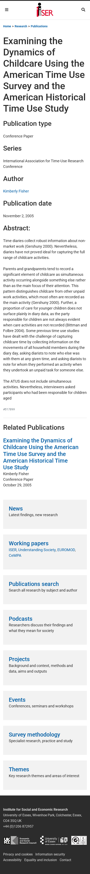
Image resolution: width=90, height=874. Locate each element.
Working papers (29, 543)
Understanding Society (37, 550)
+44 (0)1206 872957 (18, 826)
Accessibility (12, 860)
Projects (19, 659)
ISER (13, 550)
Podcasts (20, 619)
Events (17, 700)
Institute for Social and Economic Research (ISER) (45, 10)
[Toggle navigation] (6, 10)
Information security (50, 854)
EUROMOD (66, 550)
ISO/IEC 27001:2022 (79, 840)
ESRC (19, 840)
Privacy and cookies (18, 854)
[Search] (83, 10)
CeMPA (15, 555)
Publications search (34, 584)
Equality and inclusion (40, 860)
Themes (19, 769)
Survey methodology (34, 734)
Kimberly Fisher (16, 191)
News (16, 508)
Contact (65, 860)
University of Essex (53, 840)
